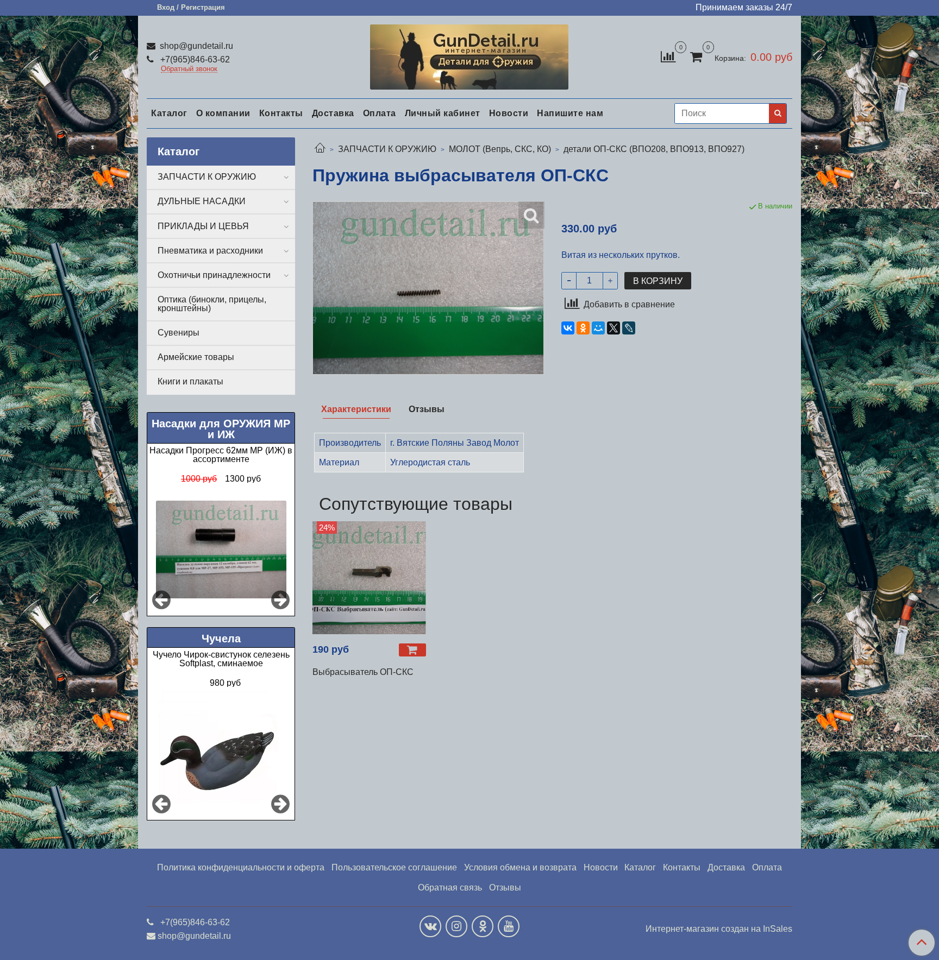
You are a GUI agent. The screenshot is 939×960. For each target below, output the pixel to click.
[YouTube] (508, 926)
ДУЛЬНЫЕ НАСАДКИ (202, 201)
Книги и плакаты (190, 381)
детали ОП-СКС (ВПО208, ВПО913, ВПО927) (654, 149)
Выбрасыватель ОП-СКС (363, 672)
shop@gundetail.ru (195, 45)
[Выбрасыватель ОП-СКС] (369, 578)
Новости (509, 113)
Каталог (169, 113)
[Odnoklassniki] (482, 926)
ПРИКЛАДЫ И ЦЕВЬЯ (203, 226)
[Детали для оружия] (469, 54)
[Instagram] (456, 926)
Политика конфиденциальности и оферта (240, 867)
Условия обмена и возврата (520, 867)
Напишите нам (570, 113)
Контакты (281, 113)
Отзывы (505, 887)
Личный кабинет (442, 113)
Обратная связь (450, 887)
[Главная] (320, 149)
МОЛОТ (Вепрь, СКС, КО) (500, 149)
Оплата (379, 113)
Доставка (333, 113)
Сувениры (178, 332)
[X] (613, 327)
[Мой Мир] (598, 327)
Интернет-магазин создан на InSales (719, 929)
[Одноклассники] (583, 327)
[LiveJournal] (628, 327)
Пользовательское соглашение (394, 867)
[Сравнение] (668, 56)
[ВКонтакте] (567, 327)
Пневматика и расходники (210, 250)
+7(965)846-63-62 (194, 59)
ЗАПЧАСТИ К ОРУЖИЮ (387, 149)
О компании (223, 113)
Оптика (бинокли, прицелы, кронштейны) (212, 304)
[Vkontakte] (430, 926)
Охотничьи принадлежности (214, 275)
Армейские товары (196, 357)
